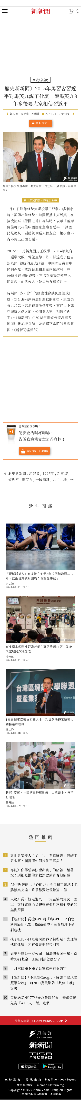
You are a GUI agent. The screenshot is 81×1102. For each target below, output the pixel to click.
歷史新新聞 (17, 473)
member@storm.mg (50, 1085)
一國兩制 (42, 479)
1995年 (48, 473)
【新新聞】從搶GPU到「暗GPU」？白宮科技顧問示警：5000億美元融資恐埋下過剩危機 (42, 924)
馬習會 (34, 473)
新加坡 (62, 473)
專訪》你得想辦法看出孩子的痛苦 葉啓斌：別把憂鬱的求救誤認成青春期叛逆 (42, 872)
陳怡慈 (10, 656)
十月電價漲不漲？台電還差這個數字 (38, 968)
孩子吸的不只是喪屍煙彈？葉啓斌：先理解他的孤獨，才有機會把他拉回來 (43, 942)
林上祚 (10, 729)
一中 (73, 479)
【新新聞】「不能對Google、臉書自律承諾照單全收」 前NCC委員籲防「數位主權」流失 (43, 983)
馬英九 (27, 479)
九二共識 (60, 479)
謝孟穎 (10, 583)
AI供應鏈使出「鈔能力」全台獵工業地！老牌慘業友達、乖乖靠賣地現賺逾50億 (44, 887)
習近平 (13, 479)
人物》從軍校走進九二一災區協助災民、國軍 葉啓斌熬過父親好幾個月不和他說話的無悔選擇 (43, 904)
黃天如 (10, 802)
